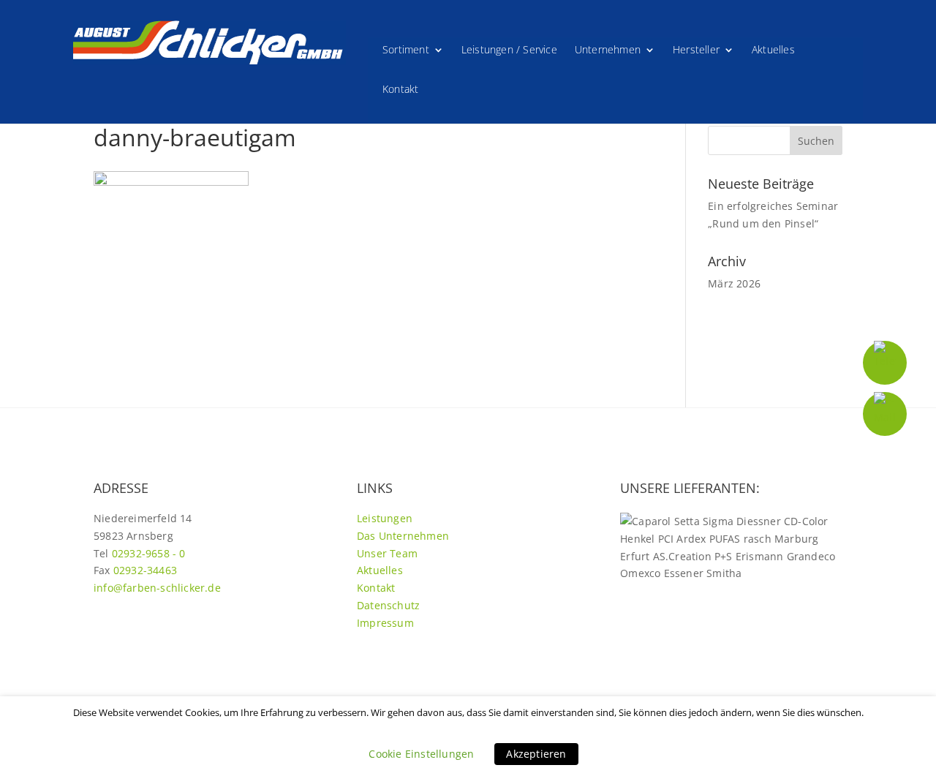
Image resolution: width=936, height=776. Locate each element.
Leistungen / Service (509, 50)
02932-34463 (145, 570)
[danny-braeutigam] (171, 182)
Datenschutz (388, 605)
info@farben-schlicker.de (157, 588)
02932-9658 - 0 (149, 553)
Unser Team (387, 553)
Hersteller (696, 50)
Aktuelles (773, 50)
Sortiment (405, 50)
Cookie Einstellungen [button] (421, 754)
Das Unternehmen (403, 536)
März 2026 (734, 283)
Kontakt (400, 90)
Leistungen (384, 518)
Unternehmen (608, 50)
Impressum (385, 623)
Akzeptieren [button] (536, 754)
